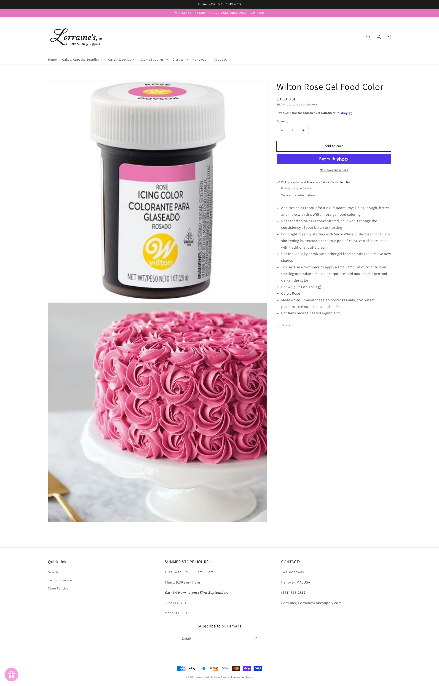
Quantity (282, 122)
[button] (369, 37)
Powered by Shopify (242, 676)
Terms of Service (60, 580)
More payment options (334, 170)
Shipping (282, 104)
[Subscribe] (256, 638)
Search (53, 572)
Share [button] (286, 325)
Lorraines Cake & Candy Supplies (213, 676)
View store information (298, 195)
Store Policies (58, 588)
